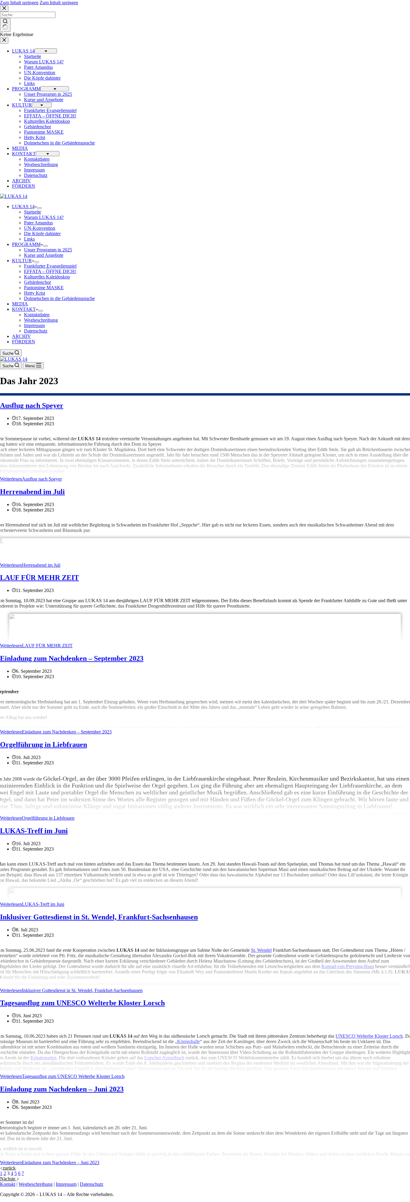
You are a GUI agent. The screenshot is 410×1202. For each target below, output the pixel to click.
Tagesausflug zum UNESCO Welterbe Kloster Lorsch (82, 1003)
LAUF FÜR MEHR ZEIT (39, 577)
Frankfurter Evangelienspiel (50, 266)
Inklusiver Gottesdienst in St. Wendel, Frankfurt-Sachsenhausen (99, 917)
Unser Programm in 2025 (48, 249)
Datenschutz (35, 330)
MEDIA (20, 303)
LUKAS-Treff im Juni (34, 831)
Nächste (8, 1178)
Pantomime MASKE (44, 287)
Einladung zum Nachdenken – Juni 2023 (62, 1089)
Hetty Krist (34, 293)
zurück (9, 1167)
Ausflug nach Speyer (31, 405)
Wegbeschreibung (41, 320)
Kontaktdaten (37, 314)
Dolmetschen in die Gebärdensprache (59, 298)
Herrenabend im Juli (32, 492)
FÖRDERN (23, 341)
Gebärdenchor (37, 282)
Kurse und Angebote (43, 255)
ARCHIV (21, 336)
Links (29, 238)
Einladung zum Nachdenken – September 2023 (71, 658)
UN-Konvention (39, 228)
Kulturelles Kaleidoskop (47, 276)
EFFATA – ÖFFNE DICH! (50, 271)
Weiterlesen (31, 478)
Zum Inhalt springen (19, 2)
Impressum (34, 325)
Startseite (32, 211)
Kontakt (7, 1184)
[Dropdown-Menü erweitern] (39, 208)
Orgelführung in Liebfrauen (43, 744)
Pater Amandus (38, 222)
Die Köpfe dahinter (42, 233)
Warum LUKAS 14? (44, 217)
